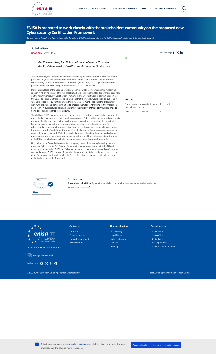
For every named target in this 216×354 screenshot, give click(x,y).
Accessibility (116, 231)
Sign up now (74, 187)
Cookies (114, 242)
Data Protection (118, 239)
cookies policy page (80, 344)
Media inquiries (77, 242)
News (36, 38)
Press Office (157, 235)
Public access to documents (165, 246)
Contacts (74, 231)
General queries (77, 235)
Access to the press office (137, 111)
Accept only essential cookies (166, 345)
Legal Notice (116, 235)
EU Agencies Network (43, 255)
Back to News (41, 48)
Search (184, 11)
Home (29, 38)
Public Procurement (79, 239)
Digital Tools (157, 239)
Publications (99, 8)
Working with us (159, 242)
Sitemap (114, 246)
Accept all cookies (141, 345)
